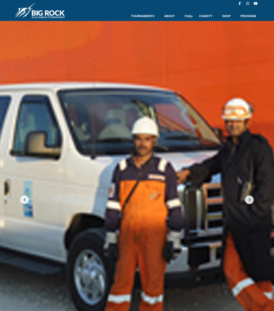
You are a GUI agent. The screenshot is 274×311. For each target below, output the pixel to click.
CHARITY (205, 16)
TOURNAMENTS (142, 16)
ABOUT (169, 16)
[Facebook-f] (239, 3)
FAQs (189, 16)
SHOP (226, 16)
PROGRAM (248, 16)
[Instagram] (247, 3)
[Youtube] (255, 3)
